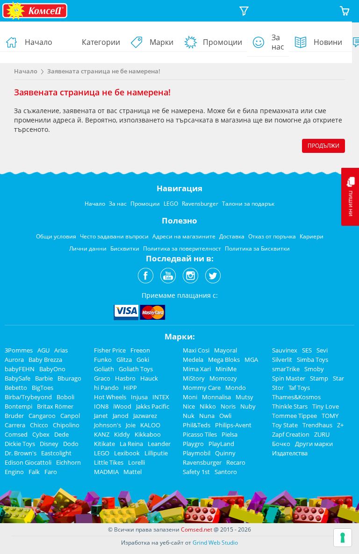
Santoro (226, 472)
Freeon (140, 350)
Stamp (319, 378)
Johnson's (107, 425)
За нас (278, 42)
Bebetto (16, 387)
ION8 (101, 406)
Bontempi (18, 406)
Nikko (208, 406)
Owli (225, 415)
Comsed (16, 434)
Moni (190, 397)
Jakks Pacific (152, 406)
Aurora (14, 359)
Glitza (124, 359)
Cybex (41, 434)
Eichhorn (68, 462)
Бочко (281, 443)
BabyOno (52, 369)
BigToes (42, 387)
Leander (159, 443)
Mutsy (244, 397)
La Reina (131, 443)
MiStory (194, 378)
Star (338, 378)
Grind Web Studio (215, 543)
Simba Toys (312, 359)
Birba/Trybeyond (28, 397)
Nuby (248, 406)
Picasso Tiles (200, 434)
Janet (101, 415)
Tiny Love (325, 406)
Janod (121, 415)
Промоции (222, 42)
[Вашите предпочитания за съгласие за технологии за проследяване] (343, 538)
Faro (50, 472)
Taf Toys (299, 387)
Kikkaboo (148, 434)
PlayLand (221, 443)
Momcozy (223, 378)
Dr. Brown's (20, 453)
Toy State (285, 425)
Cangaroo (42, 415)
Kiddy (122, 434)
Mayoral (225, 350)
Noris (228, 406)
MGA (251, 359)
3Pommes (19, 350)
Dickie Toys (20, 443)
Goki (142, 359)
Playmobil (196, 453)
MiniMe (226, 369)
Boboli (65, 397)
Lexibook (127, 453)
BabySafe (17, 378)
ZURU (322, 434)
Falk (34, 472)
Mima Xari (197, 369)
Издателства (290, 453)
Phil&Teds (196, 425)
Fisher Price (110, 350)
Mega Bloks (224, 359)
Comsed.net (196, 529)
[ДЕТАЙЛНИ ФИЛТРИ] (244, 11)
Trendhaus (317, 425)
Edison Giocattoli (28, 462)
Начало (38, 42)
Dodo (71, 443)
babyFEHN (20, 369)
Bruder (14, 415)
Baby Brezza (45, 359)
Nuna (207, 415)
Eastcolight (56, 453)
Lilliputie (156, 453)
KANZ (101, 434)
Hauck (149, 378)
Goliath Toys (136, 369)
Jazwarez (145, 415)
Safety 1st (196, 472)
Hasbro (125, 378)
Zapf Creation (290, 434)
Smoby (314, 369)
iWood (122, 406)
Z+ (340, 425)
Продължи (323, 146)
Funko (103, 359)
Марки (161, 42)
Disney (49, 443)
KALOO (150, 425)
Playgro (193, 443)
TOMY (330, 415)
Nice (189, 406)
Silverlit (282, 359)
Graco (102, 378)
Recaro (235, 462)
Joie (131, 425)
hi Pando (106, 387)
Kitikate (104, 443)
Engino (14, 472)
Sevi (322, 350)
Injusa (139, 397)
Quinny (225, 453)
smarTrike (286, 369)
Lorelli (136, 462)
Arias (61, 350)
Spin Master (288, 378)
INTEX (160, 397)
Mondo (235, 387)
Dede (61, 434)
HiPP (130, 387)
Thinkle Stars (290, 406)
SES (307, 350)
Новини (328, 42)
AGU (43, 350)
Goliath (104, 369)
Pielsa (229, 434)
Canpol (70, 415)
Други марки (314, 443)
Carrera (15, 425)
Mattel (132, 472)
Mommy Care (202, 387)
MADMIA (106, 472)
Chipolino (66, 425)
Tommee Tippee (294, 415)
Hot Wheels (110, 397)
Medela (193, 359)
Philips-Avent (233, 425)
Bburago (69, 378)
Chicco (39, 425)
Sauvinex (284, 350)
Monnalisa (216, 397)
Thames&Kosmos (296, 397)
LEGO (101, 453)
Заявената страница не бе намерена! (103, 71)
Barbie (44, 378)
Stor (278, 387)
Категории (101, 42)
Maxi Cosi (196, 350)
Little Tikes (108, 462)
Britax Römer (55, 406)
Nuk (188, 415)
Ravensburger (202, 462)
